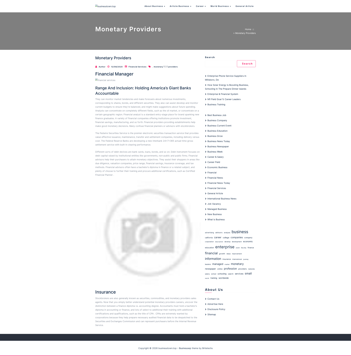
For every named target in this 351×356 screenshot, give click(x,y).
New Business (214, 214)
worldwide (224, 278)
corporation (209, 242)
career (217, 237)
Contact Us (213, 298)
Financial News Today (218, 183)
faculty (243, 248)
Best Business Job (216, 115)
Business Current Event (219, 125)
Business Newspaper (218, 146)
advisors (219, 233)
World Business (219, 6)
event (238, 248)
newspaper (210, 268)
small (248, 273)
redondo (251, 269)
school (213, 274)
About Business (154, 6)
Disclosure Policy (216, 309)
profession (230, 268)
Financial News (215, 177)
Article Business (179, 6)
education (209, 247)
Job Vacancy (214, 203)
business (240, 231)
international (237, 259)
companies (237, 237)
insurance (227, 259)
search (230, 274)
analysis (227, 233)
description (219, 242)
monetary (158, 67)
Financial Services (137, 67)
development (237, 242)
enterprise (224, 246)
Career (200, 6)
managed (217, 263)
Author (102, 67)
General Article (245, 6)
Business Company (217, 120)
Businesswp (185, 348)
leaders (208, 264)
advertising (209, 233)
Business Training (216, 104)
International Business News (221, 198)
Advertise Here (215, 304)
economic (248, 241)
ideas (229, 254)
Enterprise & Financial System (222, 94)
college (226, 237)
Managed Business (217, 209)
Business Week (215, 151)
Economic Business (217, 167)
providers (173, 67)
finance (251, 247)
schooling (222, 274)
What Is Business (216, 219)
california (209, 237)
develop (227, 242)
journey (245, 259)
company (248, 237)
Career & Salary (215, 156)
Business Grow (215, 136)
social (207, 278)
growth (222, 254)
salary (207, 274)
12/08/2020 (117, 67)
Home (248, 29)
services (239, 273)
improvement (237, 254)
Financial (211, 172)
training (213, 278)
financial (211, 253)
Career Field (213, 162)
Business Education (217, 130)
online (220, 269)
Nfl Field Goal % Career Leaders (224, 99)
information (213, 258)
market (227, 264)
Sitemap (211, 314)
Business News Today (218, 141)
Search (210, 57)
